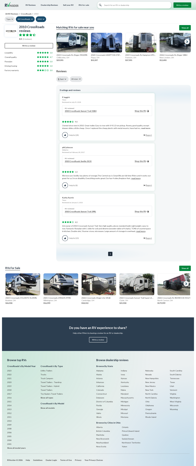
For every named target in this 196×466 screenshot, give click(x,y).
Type (8, 19)
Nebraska (149, 370)
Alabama (99, 370)
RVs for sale (84, 5)
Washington (175, 398)
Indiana (124, 370)
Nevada (148, 374)
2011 (9, 417)
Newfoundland (102, 442)
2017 (9, 394)
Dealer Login (51, 460)
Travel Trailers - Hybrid (50, 386)
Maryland (124, 394)
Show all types (47, 398)
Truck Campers (47, 378)
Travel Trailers (46, 390)
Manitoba (100, 435)
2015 (9, 401)
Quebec (125, 435)
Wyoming (174, 409)
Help (28, 460)
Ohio (147, 401)
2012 (9, 413)
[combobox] (63, 79)
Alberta (99, 427)
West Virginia (175, 401)
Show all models (48, 408)
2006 (9, 432)
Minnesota (125, 405)
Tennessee (174, 378)
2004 (9, 440)
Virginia (173, 394)
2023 (9, 370)
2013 (9, 409)
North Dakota (151, 398)
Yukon (124, 446)
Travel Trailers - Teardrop (51, 382)
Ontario (125, 427)
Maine (123, 390)
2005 (9, 436)
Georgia (99, 409)
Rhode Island (150, 417)
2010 (39, 19)
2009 (9, 425)
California (100, 386)
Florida (99, 405)
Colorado (100, 390)
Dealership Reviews (49, 5)
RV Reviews (31, 5)
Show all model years (16, 448)
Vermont (173, 390)
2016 (9, 398)
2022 (9, 374)
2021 (9, 378)
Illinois (99, 417)
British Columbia (103, 431)
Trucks (43, 374)
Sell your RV (68, 5)
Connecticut (101, 394)
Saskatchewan (128, 439)
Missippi (124, 409)
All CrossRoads (24, 19)
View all (185, 28)
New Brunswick (102, 439)
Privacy (78, 460)
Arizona (99, 378)
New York (149, 390)
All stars (74, 79)
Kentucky (125, 382)
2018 (9, 390)
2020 (9, 382)
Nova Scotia (101, 446)
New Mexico (150, 386)
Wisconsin (174, 405)
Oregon (148, 409)
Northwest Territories (131, 442)
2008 (9, 428)
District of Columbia (104, 401)
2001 (9, 444)
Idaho (98, 413)
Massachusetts (127, 398)
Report (149, 135)
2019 (9, 386)
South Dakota (175, 374)
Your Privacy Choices (94, 460)
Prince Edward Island (130, 431)
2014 (9, 405)
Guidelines (38, 460)
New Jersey (150, 382)
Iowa (123, 374)
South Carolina (176, 370)
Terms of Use (66, 460)
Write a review (182, 5)
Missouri (124, 413)
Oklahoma (149, 405)
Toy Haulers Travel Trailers (52, 394)
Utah (172, 386)
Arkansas (100, 382)
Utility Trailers (46, 370)
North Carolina (151, 394)
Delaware (100, 398)
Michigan (124, 401)
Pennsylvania (150, 413)
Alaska (99, 374)
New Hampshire (152, 378)
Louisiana (125, 386)
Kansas (124, 378)
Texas (172, 382)
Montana (124, 417)
